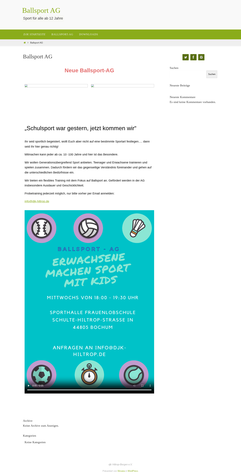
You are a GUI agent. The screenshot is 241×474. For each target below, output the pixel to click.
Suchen (174, 68)
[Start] (24, 42)
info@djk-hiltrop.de (37, 201)
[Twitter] (185, 57)
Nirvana (121, 471)
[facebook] (193, 57)
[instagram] (201, 57)
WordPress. (133, 471)
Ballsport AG (41, 10)
